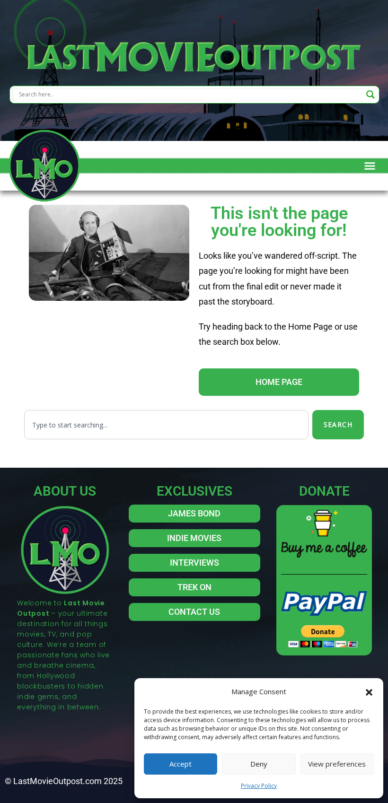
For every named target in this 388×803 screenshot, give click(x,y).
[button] (369, 691)
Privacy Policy (259, 786)
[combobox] (166, 424)
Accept (180, 763)
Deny (258, 763)
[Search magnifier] (370, 94)
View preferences (337, 763)
